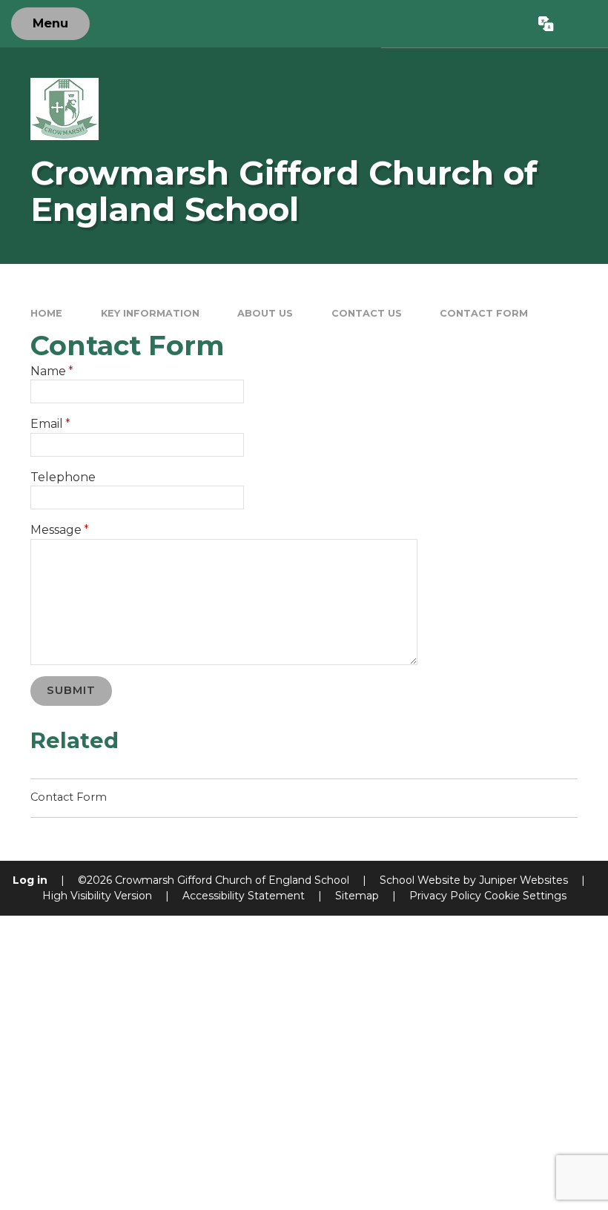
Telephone (63, 477)
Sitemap (357, 895)
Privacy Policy (445, 895)
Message (59, 530)
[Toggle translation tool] (546, 23)
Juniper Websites (523, 880)
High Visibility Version (97, 895)
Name (51, 371)
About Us (265, 313)
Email (50, 424)
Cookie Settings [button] (525, 895)
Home (46, 313)
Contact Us (366, 313)
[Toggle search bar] (581, 23)
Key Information (150, 313)
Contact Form (484, 313)
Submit (71, 690)
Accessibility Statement (243, 895)
